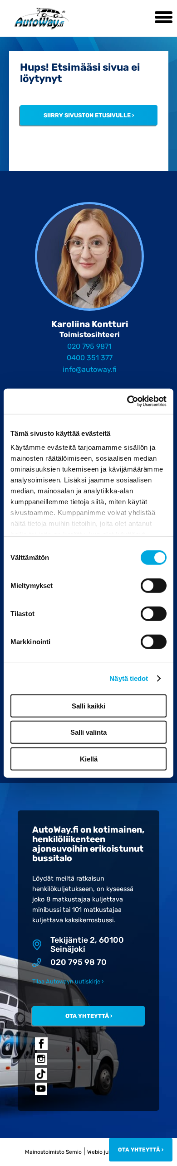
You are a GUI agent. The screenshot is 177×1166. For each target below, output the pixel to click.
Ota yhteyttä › (88, 1015)
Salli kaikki (88, 705)
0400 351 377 (90, 357)
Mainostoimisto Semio (53, 1152)
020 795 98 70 (78, 962)
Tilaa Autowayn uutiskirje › (68, 981)
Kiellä (89, 758)
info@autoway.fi (90, 369)
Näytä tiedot (128, 678)
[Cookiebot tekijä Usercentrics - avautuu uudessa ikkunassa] (127, 401)
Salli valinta (88, 732)
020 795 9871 (89, 346)
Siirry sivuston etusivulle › (89, 115)
